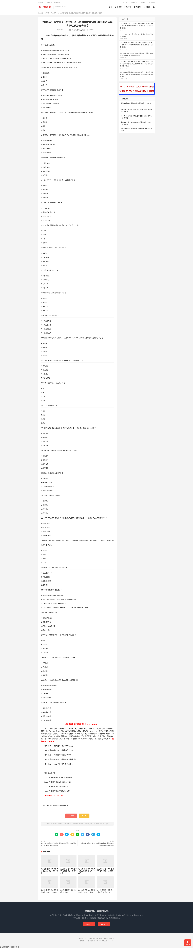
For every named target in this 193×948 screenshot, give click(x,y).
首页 (110, 7)
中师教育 (45, 7)
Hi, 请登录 (41, 3)
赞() (71, 816)
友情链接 (142, 3)
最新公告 (118, 7)
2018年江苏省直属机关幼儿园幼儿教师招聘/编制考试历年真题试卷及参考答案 (96, 844)
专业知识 (53, 13)
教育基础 (137, 7)
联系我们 (104, 924)
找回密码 (134, 3)
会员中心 (126, 3)
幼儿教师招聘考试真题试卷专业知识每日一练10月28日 (68, 871)
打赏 (84, 816)
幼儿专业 (82, 30)
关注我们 (151, 3)
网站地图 (95, 938)
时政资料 (127, 7)
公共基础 (147, 7)
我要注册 (49, 3)
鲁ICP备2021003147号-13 (106, 938)
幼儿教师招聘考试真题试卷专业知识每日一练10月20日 (86, 871)
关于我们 (88, 924)
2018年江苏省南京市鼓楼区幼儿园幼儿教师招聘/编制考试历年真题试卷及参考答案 (86, 824)
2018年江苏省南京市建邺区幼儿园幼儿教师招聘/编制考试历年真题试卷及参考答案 (58, 844)
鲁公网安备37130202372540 (9, 947)
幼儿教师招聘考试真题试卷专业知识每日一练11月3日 (49, 871)
